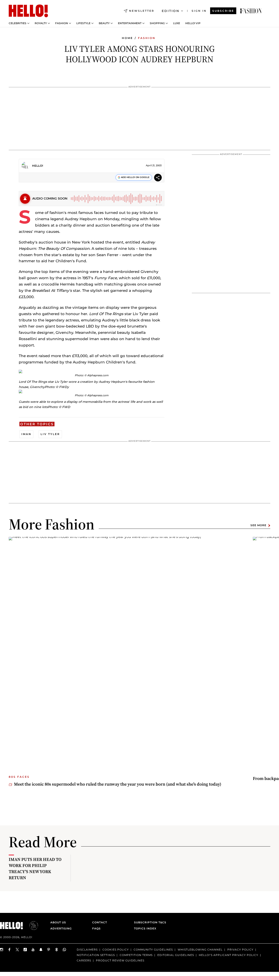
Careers (84, 960)
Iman (26, 434)
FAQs (96, 928)
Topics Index (145, 928)
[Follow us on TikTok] (25, 949)
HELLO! (37, 165)
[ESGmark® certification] (31, 925)
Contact (99, 922)
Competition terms (136, 955)
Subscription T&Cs (149, 922)
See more (258, 525)
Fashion (61, 23)
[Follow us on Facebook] (9, 949)
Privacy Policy (240, 949)
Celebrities (17, 23)
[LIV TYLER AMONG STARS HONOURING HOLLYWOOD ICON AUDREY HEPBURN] (251, 10)
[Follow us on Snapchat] (41, 949)
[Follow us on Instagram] (1, 949)
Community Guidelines (153, 949)
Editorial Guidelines (175, 955)
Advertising (61, 928)
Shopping (157, 23)
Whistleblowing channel (200, 949)
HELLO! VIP (193, 23)
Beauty (104, 23)
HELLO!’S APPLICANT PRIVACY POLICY (228, 955)
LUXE (176, 23)
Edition (170, 11)
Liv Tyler (50, 434)
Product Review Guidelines (120, 960)
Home (127, 38)
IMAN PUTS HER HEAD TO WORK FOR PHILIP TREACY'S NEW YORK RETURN (35, 868)
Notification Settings (96, 955)
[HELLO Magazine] (28, 10)
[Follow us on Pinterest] (49, 949)
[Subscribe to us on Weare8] (56, 949)
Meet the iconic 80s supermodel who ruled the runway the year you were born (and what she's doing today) (117, 784)
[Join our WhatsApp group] (64, 949)
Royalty (41, 23)
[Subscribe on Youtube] (33, 949)
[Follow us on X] (17, 949)
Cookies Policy (115, 949)
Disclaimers (87, 949)
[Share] (158, 178)
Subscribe (223, 10)
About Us (58, 922)
